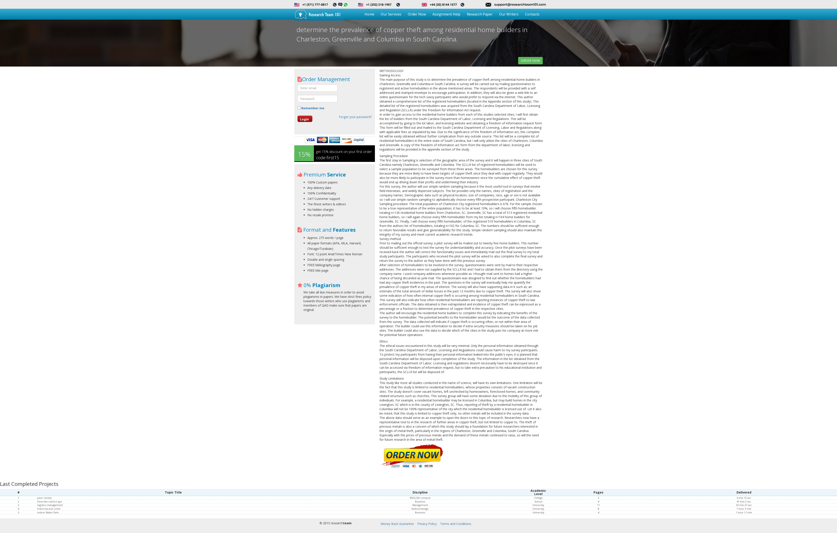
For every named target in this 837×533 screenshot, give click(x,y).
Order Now (417, 14)
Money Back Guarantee (397, 524)
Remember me (312, 108)
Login (304, 119)
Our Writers (509, 14)
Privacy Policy (427, 524)
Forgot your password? (355, 117)
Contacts (532, 14)
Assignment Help (446, 14)
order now (530, 60)
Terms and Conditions (455, 524)
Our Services (391, 14)
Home (369, 14)
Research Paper (480, 14)
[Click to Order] (412, 456)
